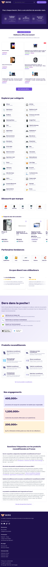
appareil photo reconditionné (16, 474)
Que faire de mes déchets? (7, 540)
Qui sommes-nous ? (5, 521)
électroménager (39, 460)
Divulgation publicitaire (6, 563)
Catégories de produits (6, 531)
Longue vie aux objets (6, 538)
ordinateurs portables (29, 460)
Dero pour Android (5, 547)
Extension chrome (5, 553)
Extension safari (4, 556)
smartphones (20, 460)
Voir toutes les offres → (24, 89)
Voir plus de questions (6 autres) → (24, 504)
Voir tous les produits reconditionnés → (24, 382)
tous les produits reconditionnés (32, 474)
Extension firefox (4, 555)
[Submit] (34, 2)
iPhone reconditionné (31, 473)
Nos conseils (4, 529)
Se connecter (42, 2)
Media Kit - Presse (5, 537)
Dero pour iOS (4, 546)
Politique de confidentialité (7, 561)
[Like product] (11, 221)
